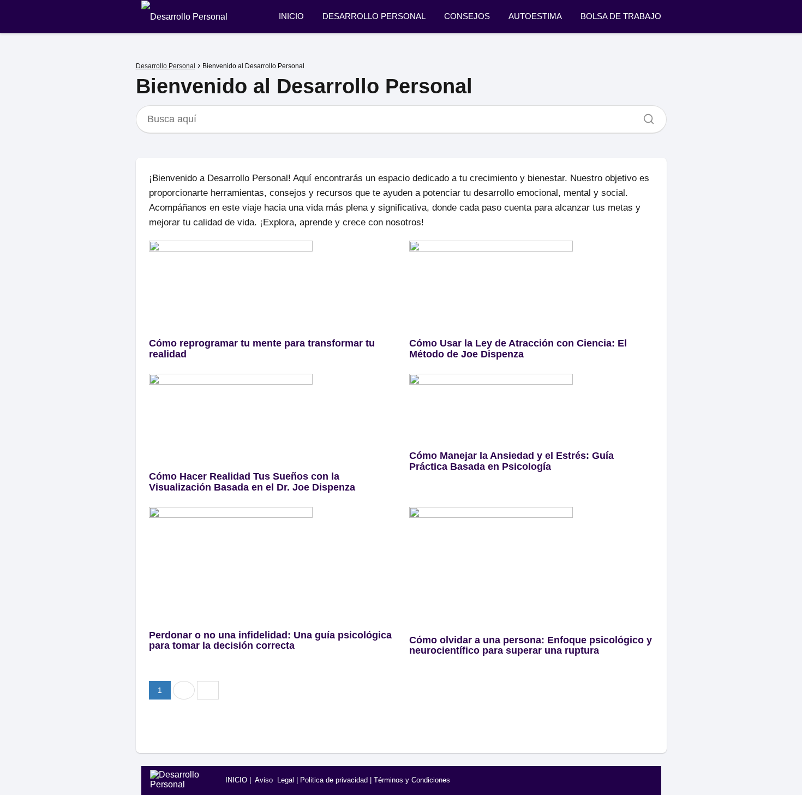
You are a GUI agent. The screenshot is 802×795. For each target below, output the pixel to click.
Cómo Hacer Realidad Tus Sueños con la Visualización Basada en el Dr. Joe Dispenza (252, 482)
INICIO (291, 16)
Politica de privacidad (334, 780)
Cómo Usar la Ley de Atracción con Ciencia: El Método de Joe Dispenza (518, 349)
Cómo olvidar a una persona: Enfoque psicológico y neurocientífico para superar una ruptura (530, 645)
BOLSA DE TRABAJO (620, 16)
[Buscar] (645, 116)
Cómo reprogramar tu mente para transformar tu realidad (262, 349)
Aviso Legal (274, 780)
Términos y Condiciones (412, 780)
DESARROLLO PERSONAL (374, 16)
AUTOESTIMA (535, 16)
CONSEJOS (467, 16)
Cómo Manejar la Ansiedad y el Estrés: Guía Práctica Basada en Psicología (511, 461)
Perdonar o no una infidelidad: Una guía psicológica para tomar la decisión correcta (270, 640)
